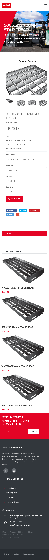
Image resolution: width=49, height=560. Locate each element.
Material (9, 165)
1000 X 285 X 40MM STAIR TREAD (17, 405)
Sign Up (34, 431)
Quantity (9, 187)
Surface (9, 176)
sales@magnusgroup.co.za (20, 525)
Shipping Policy (11, 493)
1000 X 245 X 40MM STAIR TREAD (17, 366)
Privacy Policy (11, 497)
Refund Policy (11, 488)
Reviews (8, 233)
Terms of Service (12, 502)
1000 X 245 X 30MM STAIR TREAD (17, 288)
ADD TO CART (34, 284)
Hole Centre (10, 154)
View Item (12, 284)
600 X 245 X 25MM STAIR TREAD (17, 327)
